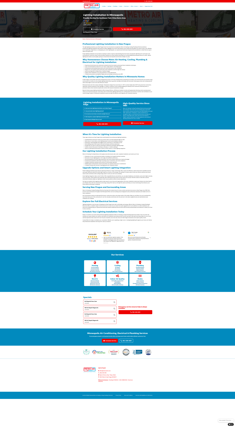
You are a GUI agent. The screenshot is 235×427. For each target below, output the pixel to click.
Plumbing (115, 6)
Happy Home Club (148, 6)
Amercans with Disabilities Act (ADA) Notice (143, 395)
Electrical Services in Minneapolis (93, 39)
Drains (120, 6)
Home (84, 39)
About (141, 6)
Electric (95, 279)
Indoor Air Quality (117, 279)
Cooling (103, 6)
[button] (86, 1)
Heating (109, 6)
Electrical (126, 6)
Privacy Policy (118, 395)
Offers (132, 6)
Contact (136, 6)
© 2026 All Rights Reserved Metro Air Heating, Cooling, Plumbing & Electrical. (98, 395)
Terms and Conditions (128, 395)
